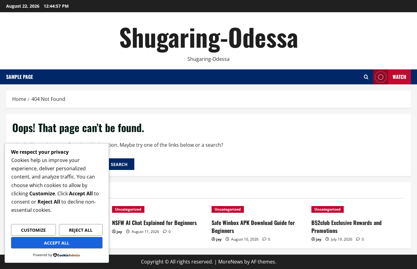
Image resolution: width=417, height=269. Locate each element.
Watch (399, 76)
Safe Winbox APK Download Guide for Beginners (253, 226)
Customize (33, 230)
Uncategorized (128, 209)
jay (119, 231)
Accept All (56, 243)
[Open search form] (366, 77)
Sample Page (19, 76)
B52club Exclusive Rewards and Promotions (346, 226)
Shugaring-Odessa (208, 37)
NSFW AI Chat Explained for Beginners (154, 223)
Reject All (80, 230)
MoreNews (230, 261)
